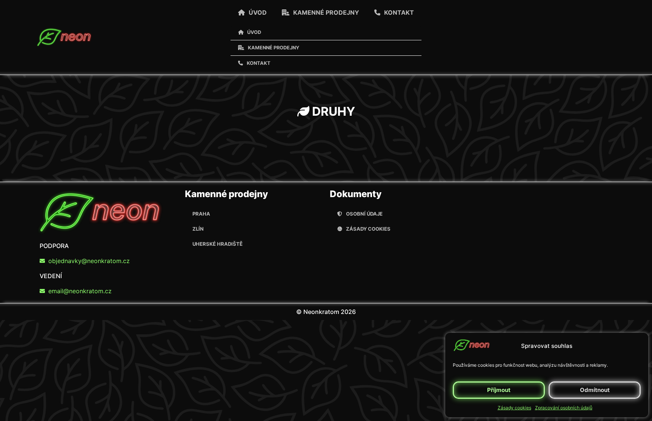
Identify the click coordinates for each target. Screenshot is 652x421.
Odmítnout (595, 389)
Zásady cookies (514, 407)
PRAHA (201, 214)
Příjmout (499, 389)
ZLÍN (198, 229)
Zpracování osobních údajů (563, 407)
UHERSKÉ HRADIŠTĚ (217, 244)
